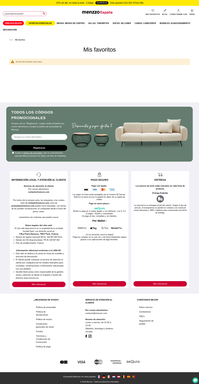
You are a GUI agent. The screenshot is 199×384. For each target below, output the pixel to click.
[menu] (99, 26)
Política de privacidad (46, 307)
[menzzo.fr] (99, 376)
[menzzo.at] (119, 376)
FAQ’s (142, 316)
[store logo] (99, 14)
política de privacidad (33, 153)
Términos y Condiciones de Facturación (43, 339)
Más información (39, 284)
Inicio (11, 40)
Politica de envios (44, 319)
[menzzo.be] (123, 376)
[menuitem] (13, 23)
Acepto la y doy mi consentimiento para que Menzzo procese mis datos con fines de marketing (40, 154)
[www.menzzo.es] (128, 376)
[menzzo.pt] (133, 376)
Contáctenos (145, 312)
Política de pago (43, 346)
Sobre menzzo (146, 307)
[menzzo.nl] (114, 376)
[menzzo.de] (104, 376)
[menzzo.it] (109, 376)
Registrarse (39, 148)
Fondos (39, 331)
